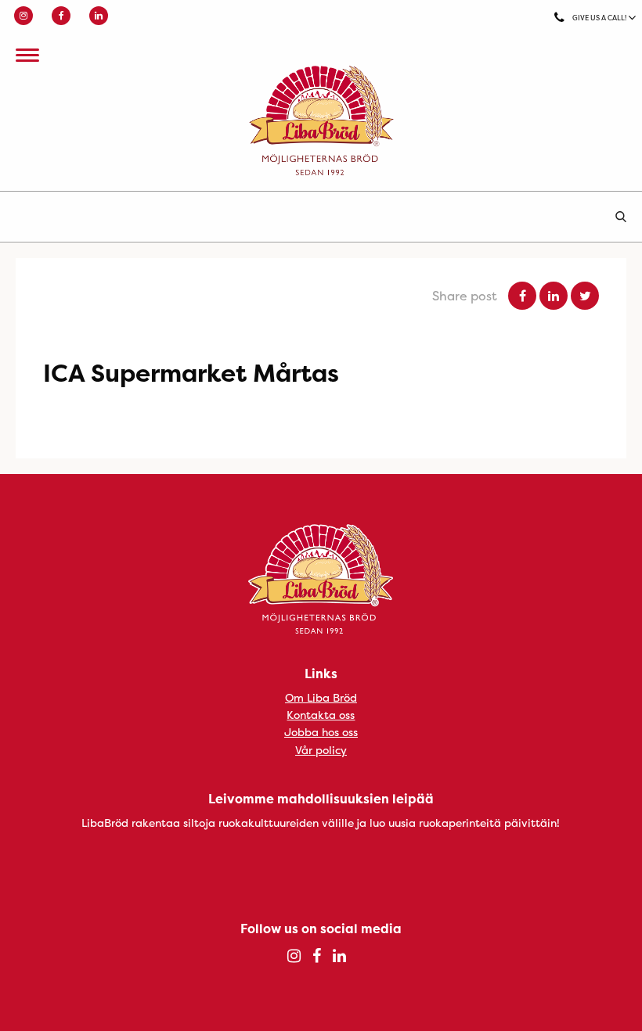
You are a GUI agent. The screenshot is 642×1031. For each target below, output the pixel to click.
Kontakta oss (321, 714)
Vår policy (321, 749)
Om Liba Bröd (321, 697)
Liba (321, 120)
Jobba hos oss (321, 731)
